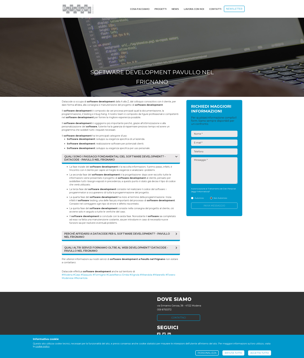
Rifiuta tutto (233, 353)
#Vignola (134, 274)
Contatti (215, 9)
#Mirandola (146, 274)
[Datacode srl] (76, 9)
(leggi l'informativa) (200, 191)
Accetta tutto (259, 353)
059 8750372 (164, 309)
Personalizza (207, 353)
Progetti (161, 9)
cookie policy (42, 346)
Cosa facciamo (139, 9)
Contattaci (178, 317)
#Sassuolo (86, 274)
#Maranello (159, 274)
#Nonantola (80, 278)
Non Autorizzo (220, 198)
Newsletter (234, 8)
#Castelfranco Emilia (117, 274)
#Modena (67, 274)
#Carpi (76, 274)
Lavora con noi (194, 9)
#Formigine (99, 274)
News (175, 9)
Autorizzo (199, 198)
